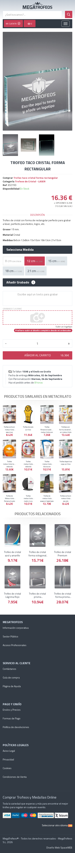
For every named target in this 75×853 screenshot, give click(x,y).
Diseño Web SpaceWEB (59, 847)
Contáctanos (9, 669)
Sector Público (10, 636)
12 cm (34, 260)
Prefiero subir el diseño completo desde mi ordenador (43, 330)
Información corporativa (16, 628)
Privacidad (8, 759)
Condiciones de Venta (15, 777)
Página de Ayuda (12, 686)
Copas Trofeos (37, 5)
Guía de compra (11, 677)
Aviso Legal (9, 751)
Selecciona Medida (20, 249)
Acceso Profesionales (14, 645)
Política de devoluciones (16, 727)
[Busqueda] (68, 14)
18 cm (13, 270)
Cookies (7, 768)
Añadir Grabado (17, 282)
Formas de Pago (11, 718)
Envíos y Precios (12, 710)
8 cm (13, 260)
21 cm (35, 270)
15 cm (56, 260)
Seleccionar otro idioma (55, 825)
